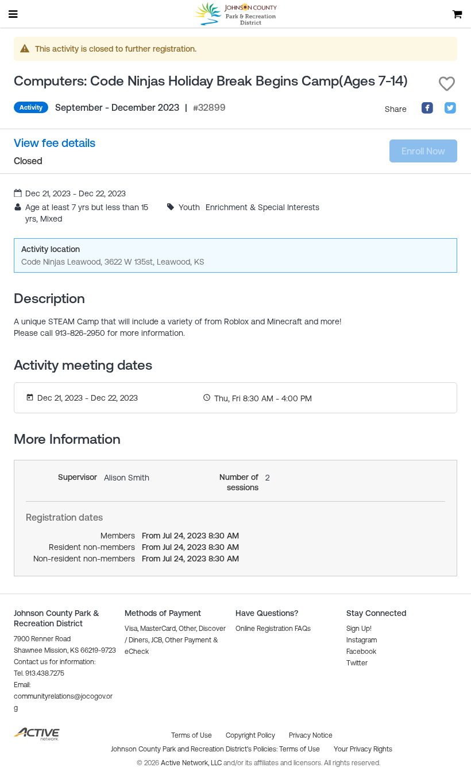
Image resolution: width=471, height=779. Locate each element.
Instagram (361, 640)
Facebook (361, 652)
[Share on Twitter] (450, 111)
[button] (447, 84)
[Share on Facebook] (427, 111)
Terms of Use (299, 749)
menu (14, 14)
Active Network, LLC (192, 763)
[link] (54, 143)
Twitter (357, 663)
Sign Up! (359, 629)
